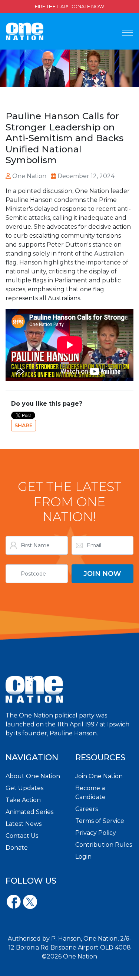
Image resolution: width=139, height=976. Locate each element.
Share (23, 425)
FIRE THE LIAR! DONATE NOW (69, 6)
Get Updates (24, 788)
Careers (86, 808)
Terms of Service (99, 820)
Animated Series (29, 811)
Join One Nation (99, 776)
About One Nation (33, 776)
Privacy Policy (95, 832)
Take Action (23, 800)
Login (83, 856)
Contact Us (22, 835)
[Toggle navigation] (127, 32)
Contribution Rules (103, 844)
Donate (17, 847)
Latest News (24, 823)
